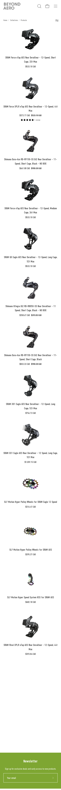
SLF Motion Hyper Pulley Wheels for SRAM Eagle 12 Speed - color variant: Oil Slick (5, 513)
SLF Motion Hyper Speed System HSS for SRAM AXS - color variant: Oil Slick (5, 609)
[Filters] (57, 20)
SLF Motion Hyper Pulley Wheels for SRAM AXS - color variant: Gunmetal (22, 561)
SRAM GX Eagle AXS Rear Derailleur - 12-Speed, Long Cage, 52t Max (30, 259)
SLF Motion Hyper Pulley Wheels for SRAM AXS (30, 549)
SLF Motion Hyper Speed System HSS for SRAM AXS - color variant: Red (18, 609)
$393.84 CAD (30, 654)
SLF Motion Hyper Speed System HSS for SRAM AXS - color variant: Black (14, 609)
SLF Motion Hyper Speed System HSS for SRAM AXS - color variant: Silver (9, 609)
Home (5, 20)
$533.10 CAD (30, 66)
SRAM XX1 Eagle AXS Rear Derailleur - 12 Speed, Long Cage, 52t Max (30, 455)
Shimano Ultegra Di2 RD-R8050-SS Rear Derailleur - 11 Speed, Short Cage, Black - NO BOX (30, 308)
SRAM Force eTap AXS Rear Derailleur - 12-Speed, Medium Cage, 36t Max (30, 210)
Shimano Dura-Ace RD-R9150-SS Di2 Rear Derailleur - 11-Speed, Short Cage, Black (30, 357)
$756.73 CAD (30, 413)
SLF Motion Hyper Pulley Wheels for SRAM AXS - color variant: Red (18, 561)
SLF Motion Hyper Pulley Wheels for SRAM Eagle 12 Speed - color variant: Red (18, 513)
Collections (14, 20)
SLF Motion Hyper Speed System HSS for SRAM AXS (30, 597)
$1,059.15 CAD (30, 462)
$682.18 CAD (30, 602)
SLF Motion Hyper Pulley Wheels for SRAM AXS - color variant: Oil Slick (5, 561)
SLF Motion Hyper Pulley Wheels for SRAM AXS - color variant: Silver (9, 561)
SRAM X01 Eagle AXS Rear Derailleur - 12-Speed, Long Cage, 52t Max (30, 406)
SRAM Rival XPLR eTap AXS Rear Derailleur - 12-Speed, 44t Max (30, 647)
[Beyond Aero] (11, 6)
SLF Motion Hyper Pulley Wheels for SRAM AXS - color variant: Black (14, 561)
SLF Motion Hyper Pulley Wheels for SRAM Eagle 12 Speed (30, 501)
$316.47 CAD (30, 506)
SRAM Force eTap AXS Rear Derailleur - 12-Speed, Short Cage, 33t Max (30, 59)
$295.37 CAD (30, 554)
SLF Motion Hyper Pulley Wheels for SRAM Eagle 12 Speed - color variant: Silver (9, 513)
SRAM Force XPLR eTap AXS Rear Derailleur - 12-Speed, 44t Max (30, 108)
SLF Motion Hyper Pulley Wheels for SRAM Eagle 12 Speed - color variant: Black (14, 513)
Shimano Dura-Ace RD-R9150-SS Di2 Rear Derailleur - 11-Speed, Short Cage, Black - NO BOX (30, 161)
